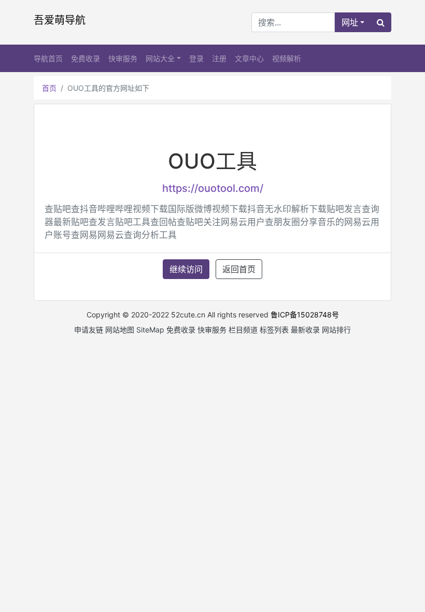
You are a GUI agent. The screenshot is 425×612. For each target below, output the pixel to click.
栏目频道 (243, 329)
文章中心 (249, 58)
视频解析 (286, 58)
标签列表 (274, 329)
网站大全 (160, 58)
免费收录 (85, 58)
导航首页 (48, 58)
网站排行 (336, 329)
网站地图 (119, 329)
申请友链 (88, 329)
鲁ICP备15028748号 (305, 314)
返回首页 (239, 269)
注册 (219, 58)
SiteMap (150, 329)
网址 (350, 22)
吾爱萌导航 (60, 20)
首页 (49, 88)
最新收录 (305, 329)
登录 (196, 58)
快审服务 (122, 58)
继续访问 (186, 269)
